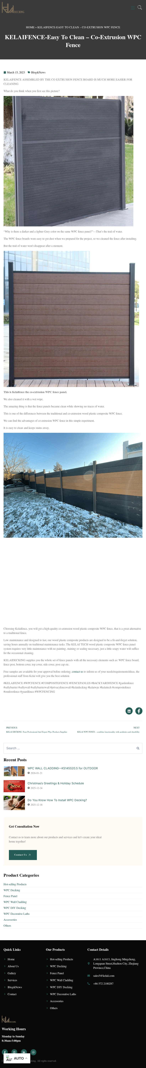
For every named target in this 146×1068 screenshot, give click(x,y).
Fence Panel (10, 896)
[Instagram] (14, 1052)
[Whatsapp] (33, 1052)
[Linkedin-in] (24, 1052)
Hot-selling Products (15, 884)
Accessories (10, 919)
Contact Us (20, 854)
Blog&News (38, 72)
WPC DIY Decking (15, 908)
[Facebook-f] (5, 1052)
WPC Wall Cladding (15, 902)
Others (7, 925)
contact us (77, 671)
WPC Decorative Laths (17, 914)
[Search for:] (73, 748)
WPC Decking (12, 890)
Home (30, 27)
